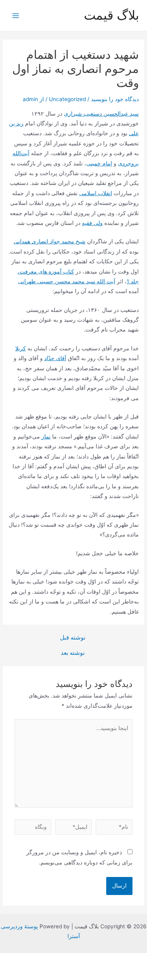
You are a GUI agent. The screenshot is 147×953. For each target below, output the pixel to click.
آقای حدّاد (55, 358)
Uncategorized (67, 99)
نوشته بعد (73, 653)
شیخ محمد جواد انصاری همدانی (49, 241)
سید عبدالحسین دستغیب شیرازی (101, 114)
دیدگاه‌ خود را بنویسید (115, 99)
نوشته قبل (72, 638)
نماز (46, 436)
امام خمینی (99, 163)
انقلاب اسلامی (95, 193)
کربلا (20, 348)
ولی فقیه (92, 223)
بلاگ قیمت (111, 15)
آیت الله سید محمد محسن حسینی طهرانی (66, 281)
